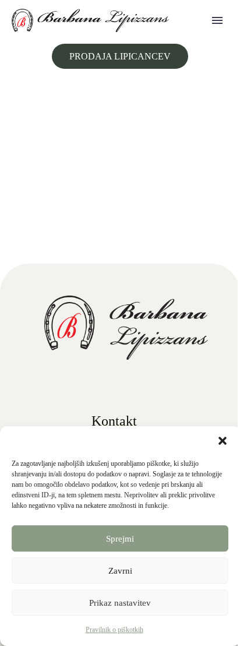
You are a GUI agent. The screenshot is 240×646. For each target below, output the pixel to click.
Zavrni (120, 570)
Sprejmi (120, 538)
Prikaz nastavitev (120, 603)
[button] (222, 441)
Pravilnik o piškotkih (114, 630)
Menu (217, 20)
